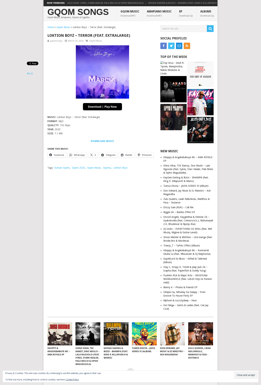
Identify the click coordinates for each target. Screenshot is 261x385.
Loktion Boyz (120, 167)
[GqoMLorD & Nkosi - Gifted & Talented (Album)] (173, 117)
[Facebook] (163, 46)
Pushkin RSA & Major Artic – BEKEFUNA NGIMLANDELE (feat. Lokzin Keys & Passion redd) (187, 279)
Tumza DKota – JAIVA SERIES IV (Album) (185, 185)
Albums (207, 13)
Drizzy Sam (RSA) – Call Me (178, 207)
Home (50, 27)
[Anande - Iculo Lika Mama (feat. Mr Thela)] (173, 89)
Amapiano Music (159, 13)
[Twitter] (171, 46)
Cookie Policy (72, 379)
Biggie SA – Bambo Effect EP (179, 212)
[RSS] (187, 46)
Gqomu (107, 167)
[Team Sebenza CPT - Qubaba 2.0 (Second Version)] (200, 74)
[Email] (179, 46)
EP (186, 13)
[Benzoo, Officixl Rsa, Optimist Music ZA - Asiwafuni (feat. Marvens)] (200, 130)
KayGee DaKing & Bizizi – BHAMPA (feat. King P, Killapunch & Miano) (181, 3)
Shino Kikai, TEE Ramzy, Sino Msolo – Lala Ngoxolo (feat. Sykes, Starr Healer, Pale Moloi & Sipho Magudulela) (70, 3)
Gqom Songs (78, 12)
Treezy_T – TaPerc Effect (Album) (181, 245)
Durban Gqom (62, 167)
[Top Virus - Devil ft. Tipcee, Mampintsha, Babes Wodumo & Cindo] (173, 68)
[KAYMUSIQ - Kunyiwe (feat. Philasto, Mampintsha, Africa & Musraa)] (200, 102)
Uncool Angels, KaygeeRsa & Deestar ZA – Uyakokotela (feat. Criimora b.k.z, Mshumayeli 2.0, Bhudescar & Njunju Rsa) (188, 220)
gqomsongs (56, 40)
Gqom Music (130, 13)
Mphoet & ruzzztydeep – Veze (180, 300)
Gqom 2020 (78, 167)
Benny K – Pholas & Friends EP (180, 287)
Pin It (30, 73)
